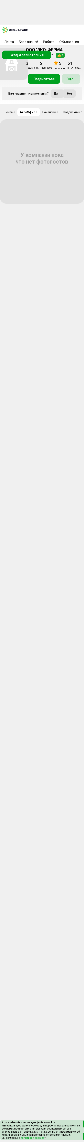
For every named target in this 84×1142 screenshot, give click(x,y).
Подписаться (43, 79)
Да (57, 93)
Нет (69, 93)
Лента (9, 42)
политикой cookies (32, 1137)
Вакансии (50, 112)
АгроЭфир (29, 112)
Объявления (69, 42)
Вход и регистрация (27, 55)
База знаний (28, 42)
